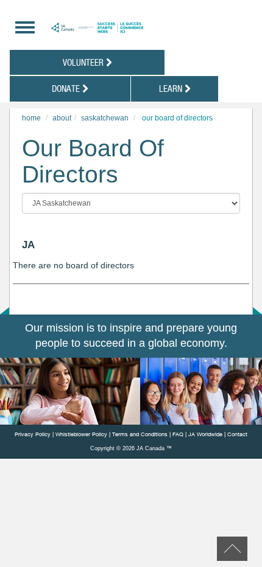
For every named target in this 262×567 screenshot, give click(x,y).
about (61, 118)
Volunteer (84, 62)
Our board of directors (177, 118)
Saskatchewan (105, 118)
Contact (237, 434)
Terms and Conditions (140, 434)
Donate (67, 88)
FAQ (177, 434)
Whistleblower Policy (81, 434)
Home (31, 118)
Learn (172, 88)
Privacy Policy (33, 434)
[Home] (132, 27)
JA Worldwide (205, 434)
